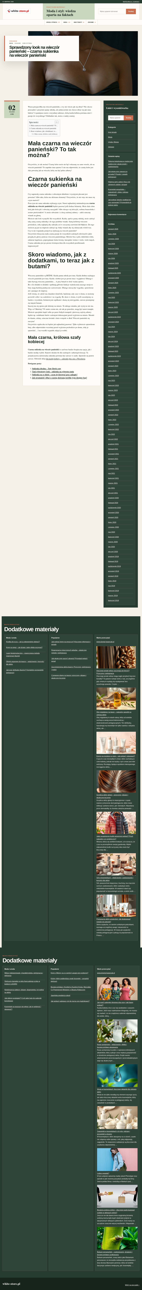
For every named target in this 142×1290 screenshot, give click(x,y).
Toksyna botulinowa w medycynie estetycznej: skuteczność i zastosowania (120, 164)
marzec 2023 (113, 390)
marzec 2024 (113, 332)
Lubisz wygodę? (103, 1173)
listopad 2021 (113, 449)
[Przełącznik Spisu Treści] (55, 122)
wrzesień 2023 (113, 361)
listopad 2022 (113, 405)
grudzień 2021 (113, 444)
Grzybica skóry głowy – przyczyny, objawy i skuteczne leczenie (112, 796)
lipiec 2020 (112, 522)
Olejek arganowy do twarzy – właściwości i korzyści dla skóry (25, 663)
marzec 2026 (113, 253)
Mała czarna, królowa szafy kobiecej (45, 134)
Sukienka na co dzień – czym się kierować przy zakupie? (54, 374)
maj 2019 (111, 586)
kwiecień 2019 (113, 591)
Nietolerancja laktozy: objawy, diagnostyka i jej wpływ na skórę (24, 991)
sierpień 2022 (113, 415)
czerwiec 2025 (113, 293)
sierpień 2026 (113, 229)
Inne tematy (79, 22)
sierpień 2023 (113, 366)
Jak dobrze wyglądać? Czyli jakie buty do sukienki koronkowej (22, 999)
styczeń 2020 (113, 552)
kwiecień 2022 (113, 429)
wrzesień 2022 (113, 410)
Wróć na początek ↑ (132, 1285)
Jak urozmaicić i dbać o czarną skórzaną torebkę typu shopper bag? (59, 377)
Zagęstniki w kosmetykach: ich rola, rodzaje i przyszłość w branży (113, 1132)
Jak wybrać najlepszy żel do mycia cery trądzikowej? (70, 1001)
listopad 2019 (113, 561)
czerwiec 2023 (113, 376)
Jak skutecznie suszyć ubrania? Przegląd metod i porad (69, 660)
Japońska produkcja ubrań (60, 995)
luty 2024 (111, 336)
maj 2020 (111, 532)
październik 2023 (114, 356)
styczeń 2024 (113, 341)
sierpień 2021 (113, 459)
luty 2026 (111, 258)
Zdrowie (92, 22)
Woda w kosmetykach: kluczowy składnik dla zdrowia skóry (116, 1090)
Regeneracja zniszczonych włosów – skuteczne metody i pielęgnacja (69, 651)
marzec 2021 (113, 483)
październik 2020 (114, 508)
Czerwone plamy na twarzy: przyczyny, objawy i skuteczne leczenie (68, 677)
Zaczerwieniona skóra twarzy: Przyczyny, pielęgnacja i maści (71, 668)
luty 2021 (111, 488)
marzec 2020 (113, 542)
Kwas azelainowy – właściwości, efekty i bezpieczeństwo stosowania (112, 1046)
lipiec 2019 (112, 581)
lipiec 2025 (112, 288)
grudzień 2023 (113, 346)
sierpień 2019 (113, 576)
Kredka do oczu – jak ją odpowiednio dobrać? (23, 642)
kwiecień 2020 (113, 537)
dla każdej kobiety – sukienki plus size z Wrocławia (65, 358)
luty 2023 (111, 395)
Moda (67, 22)
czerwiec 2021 (113, 468)
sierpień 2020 (113, 517)
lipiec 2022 (112, 420)
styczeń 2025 (113, 312)
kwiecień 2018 (113, 600)
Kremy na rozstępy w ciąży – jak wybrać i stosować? (115, 756)
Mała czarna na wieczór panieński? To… (44, 125)
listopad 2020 (113, 503)
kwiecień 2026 (113, 249)
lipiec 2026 (112, 234)
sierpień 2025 (113, 283)
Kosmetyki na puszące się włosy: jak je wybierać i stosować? (22, 1008)
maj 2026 (111, 244)
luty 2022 (111, 434)
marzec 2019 (113, 595)
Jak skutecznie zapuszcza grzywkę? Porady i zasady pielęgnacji (117, 174)
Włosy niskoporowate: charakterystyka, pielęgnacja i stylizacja (23, 974)
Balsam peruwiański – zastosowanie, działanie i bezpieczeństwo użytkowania (114, 1253)
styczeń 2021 (113, 493)
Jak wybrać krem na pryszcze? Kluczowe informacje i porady (71, 643)
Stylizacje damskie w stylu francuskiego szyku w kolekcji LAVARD (22, 982)
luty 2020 (111, 547)
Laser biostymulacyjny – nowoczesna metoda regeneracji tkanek (23, 654)
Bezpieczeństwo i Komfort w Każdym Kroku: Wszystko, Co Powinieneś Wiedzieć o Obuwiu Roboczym (71, 988)
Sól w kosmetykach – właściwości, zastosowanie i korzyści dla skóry (114, 879)
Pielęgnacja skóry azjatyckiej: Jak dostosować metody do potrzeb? (113, 920)
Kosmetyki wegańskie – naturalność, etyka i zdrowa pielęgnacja (118, 192)
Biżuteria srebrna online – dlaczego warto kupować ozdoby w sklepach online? (116, 1211)
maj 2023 (111, 380)
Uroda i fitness (53, 22)
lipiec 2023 (112, 371)
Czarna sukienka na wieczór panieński (43, 128)
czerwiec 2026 (113, 239)
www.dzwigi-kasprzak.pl (105, 642)
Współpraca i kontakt (131, 1)
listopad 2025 (113, 268)
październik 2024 (114, 317)
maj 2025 (111, 297)
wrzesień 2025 (113, 278)
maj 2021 (111, 473)
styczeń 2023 (113, 400)
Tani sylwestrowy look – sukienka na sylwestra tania (53, 371)
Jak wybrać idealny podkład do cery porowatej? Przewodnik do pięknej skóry (119, 202)
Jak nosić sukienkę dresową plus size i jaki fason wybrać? (115, 1004)
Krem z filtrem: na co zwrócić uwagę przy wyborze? (69, 973)
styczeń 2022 (113, 439)
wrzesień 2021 (113, 454)
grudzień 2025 (113, 263)
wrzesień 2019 (113, 571)
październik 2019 (114, 566)
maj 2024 (111, 327)
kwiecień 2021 (113, 478)
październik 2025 (114, 273)
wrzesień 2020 (113, 512)
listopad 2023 (113, 351)
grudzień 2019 (113, 556)
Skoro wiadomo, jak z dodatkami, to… (44, 131)
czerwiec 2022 (113, 424)
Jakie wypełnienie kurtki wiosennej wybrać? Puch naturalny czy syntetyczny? (114, 837)
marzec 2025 (113, 307)
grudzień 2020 (113, 498)
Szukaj (131, 11)
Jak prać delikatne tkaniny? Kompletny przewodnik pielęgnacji (24, 671)
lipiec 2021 (112, 464)
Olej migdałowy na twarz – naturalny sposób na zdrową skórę (113, 713)
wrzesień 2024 (113, 322)
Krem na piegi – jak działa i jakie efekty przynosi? (24, 647)
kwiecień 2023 (113, 385)
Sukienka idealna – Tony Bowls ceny (46, 368)
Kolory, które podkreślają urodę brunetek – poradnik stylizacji (70, 980)
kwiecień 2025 (113, 302)
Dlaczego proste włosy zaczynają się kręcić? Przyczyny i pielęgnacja (112, 672)
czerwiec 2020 (113, 527)
